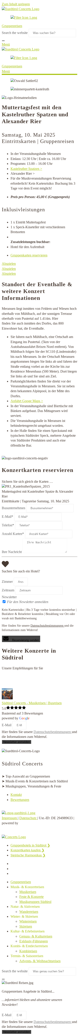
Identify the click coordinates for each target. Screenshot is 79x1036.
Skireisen (25, 926)
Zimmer (7, 581)
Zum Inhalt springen (16, 4)
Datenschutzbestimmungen (47, 625)
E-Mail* (7, 516)
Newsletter (9, 597)
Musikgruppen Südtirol (35, 902)
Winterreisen (28, 921)
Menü (6, 44)
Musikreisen (27, 892)
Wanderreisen (28, 911)
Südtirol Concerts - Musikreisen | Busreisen (32, 703)
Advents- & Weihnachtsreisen (40, 961)
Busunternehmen (13, 508)
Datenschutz (28, 818)
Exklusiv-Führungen (33, 941)
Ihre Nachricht (12, 552)
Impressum (10, 818)
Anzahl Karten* (13, 534)
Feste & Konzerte (31, 897)
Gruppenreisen (12, 26)
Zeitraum (8, 590)
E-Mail (7, 725)
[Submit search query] (3, 40)
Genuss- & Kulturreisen (35, 936)
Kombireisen (28, 951)
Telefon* (8, 525)
